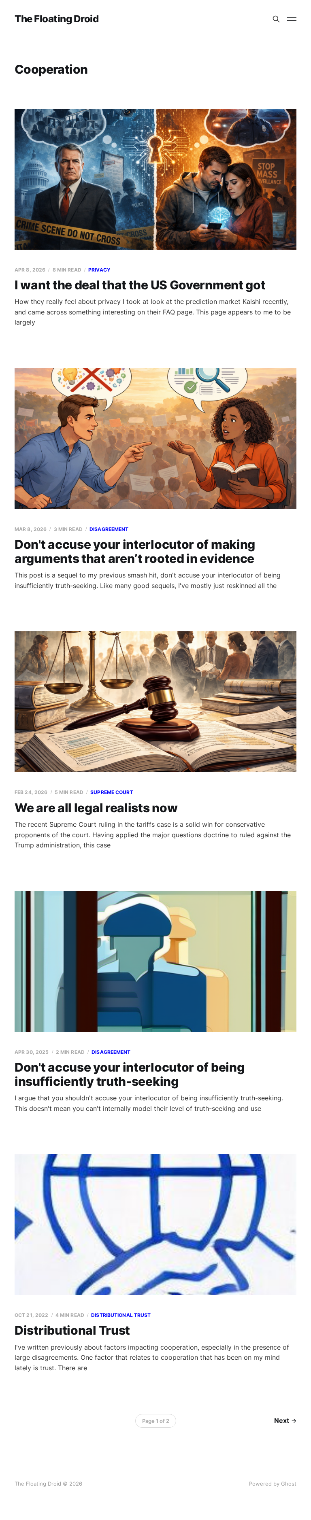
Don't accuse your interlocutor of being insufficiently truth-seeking (129, 1074)
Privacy (99, 270)
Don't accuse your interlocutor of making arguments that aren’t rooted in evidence (135, 551)
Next (281, 1420)
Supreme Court (111, 792)
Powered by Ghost (272, 1483)
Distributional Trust (72, 1330)
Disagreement (108, 529)
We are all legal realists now (96, 807)
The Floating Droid (56, 19)
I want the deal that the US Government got (140, 285)
